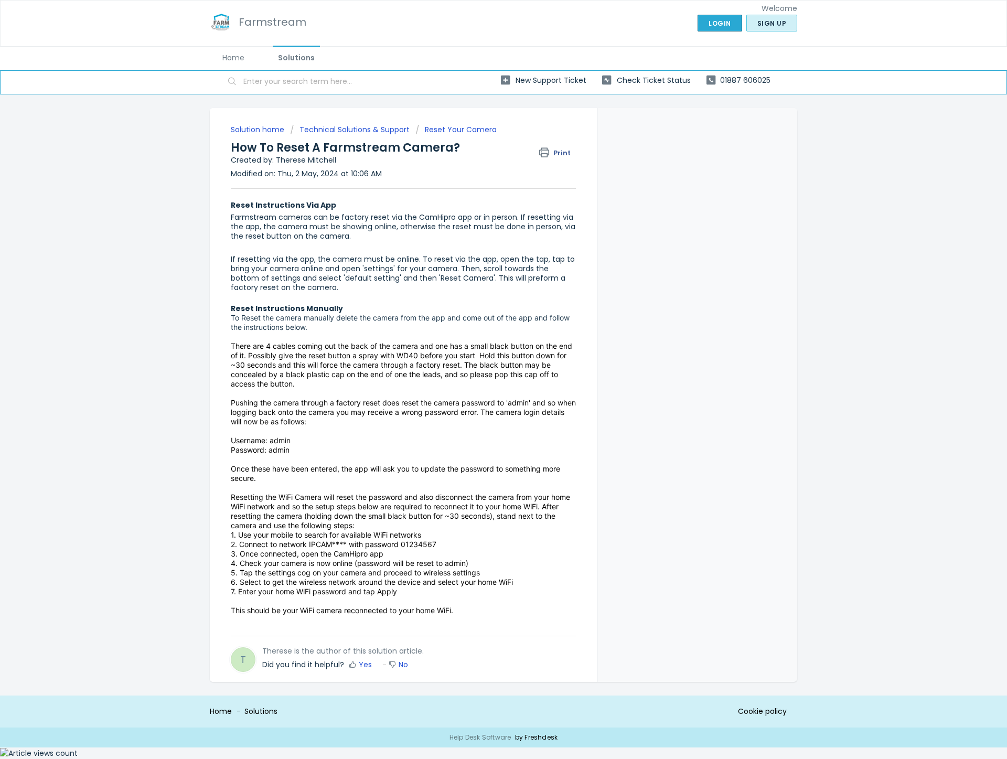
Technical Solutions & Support (354, 129)
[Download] (484, 245)
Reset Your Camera (461, 129)
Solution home (258, 129)
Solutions (296, 57)
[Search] (232, 82)
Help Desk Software (481, 737)
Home (233, 57)
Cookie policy (762, 711)
